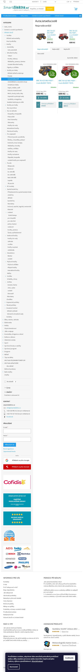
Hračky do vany (13, 151)
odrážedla (11, 250)
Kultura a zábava (9, 337)
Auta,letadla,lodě (13, 79)
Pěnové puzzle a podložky (16, 137)
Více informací (37, 661)
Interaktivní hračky (13, 128)
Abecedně (40, 54)
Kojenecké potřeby (13, 302)
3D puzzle (11, 183)
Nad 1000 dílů (12, 178)
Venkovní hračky (12, 236)
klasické (10, 209)
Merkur (10, 256)
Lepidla (10, 180)
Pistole (10, 76)
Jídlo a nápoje (8, 331)
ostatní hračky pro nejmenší (17, 160)
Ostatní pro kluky (13, 85)
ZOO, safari (11, 288)
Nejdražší (67, 49)
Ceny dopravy (7, 601)
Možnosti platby (8, 604)
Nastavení (14, 667)
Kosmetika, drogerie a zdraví (13, 334)
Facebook (10, 417)
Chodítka (9, 299)
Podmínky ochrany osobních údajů (14, 609)
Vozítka (9, 35)
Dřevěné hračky (12, 53)
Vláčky (9, 273)
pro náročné (12, 221)
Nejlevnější (55, 49)
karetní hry (11, 201)
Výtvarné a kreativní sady (15, 314)
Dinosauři (11, 294)
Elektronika (8, 323)
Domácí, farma (12, 285)
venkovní (11, 227)
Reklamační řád (8, 615)
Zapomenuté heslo (9, 452)
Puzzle (9, 163)
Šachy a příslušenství (14, 233)
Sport (6, 343)
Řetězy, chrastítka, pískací (16, 140)
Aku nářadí (10, 366)
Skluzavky (11, 122)
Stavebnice (10, 253)
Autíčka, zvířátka (13, 149)
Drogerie (7, 352)
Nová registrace (8, 449)
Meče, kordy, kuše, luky (15, 93)
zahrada (10, 241)
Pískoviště (11, 117)
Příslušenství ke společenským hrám (19, 192)
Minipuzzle (11, 166)
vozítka (10, 244)
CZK (68, 2)
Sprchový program (10, 349)
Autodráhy (10, 47)
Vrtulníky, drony (12, 279)
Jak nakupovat (8, 593)
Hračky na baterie (13, 154)
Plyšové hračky (12, 262)
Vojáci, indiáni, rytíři (14, 88)
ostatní (10, 259)
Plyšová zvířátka (13, 265)
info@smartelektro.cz (14, 408)
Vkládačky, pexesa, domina (16, 62)
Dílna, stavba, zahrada (11, 320)
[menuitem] (9, 16)
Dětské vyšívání (12, 311)
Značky (6, 375)
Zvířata (9, 282)
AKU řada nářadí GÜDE (11, 363)
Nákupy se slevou (9, 636)
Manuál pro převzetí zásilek (12, 598)
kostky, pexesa (13, 230)
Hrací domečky (12, 120)
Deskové (10, 169)
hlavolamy (11, 204)
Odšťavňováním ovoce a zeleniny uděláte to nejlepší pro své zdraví (61, 591)
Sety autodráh (12, 50)
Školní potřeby (11, 305)
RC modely (10, 186)
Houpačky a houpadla (14, 114)
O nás (44, 2)
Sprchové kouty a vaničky (12, 346)
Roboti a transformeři (15, 91)
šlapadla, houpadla (14, 157)
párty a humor (12, 224)
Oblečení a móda (9, 340)
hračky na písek (13, 247)
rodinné (10, 212)
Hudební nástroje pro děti (15, 102)
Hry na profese (12, 108)
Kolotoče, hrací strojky (15, 143)
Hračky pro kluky (12, 70)
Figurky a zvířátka (12, 67)
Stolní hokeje (12, 215)
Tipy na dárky (8, 357)
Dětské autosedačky (13, 38)
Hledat (50, 9)
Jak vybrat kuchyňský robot (53, 582)
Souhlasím (69, 658)
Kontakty (35, 2)
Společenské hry (12, 189)
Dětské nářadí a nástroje (15, 73)
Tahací (10, 56)
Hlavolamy (10, 296)
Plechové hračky (12, 131)
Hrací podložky (11, 41)
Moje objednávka (8, 590)
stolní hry (11, 195)
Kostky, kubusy (13, 59)
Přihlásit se (9, 445)
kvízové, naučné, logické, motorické (19, 207)
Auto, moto (8, 27)
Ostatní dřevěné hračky (15, 64)
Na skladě (11, 382)
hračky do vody (13, 238)
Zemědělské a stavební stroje (17, 82)
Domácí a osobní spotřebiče (13, 30)
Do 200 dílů (11, 172)
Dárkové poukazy (10, 369)
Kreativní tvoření (12, 308)
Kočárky (9, 317)
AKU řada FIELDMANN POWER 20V (14, 360)
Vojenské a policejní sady (16, 96)
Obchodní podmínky (9, 596)
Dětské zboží (8, 32)
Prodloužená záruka (9, 612)
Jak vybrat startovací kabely (12, 628)
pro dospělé (12, 218)
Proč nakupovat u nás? (10, 587)
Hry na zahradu (12, 111)
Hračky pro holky (12, 105)
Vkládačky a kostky (14, 146)
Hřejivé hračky (12, 267)
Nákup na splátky (8, 606)
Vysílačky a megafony (15, 99)
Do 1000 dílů (11, 175)
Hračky (9, 44)
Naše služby (8, 372)
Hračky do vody (13, 125)
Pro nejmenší (11, 134)
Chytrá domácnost (10, 328)
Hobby (6, 325)
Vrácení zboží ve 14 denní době (13, 617)
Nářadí (6, 354)
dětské (10, 198)
